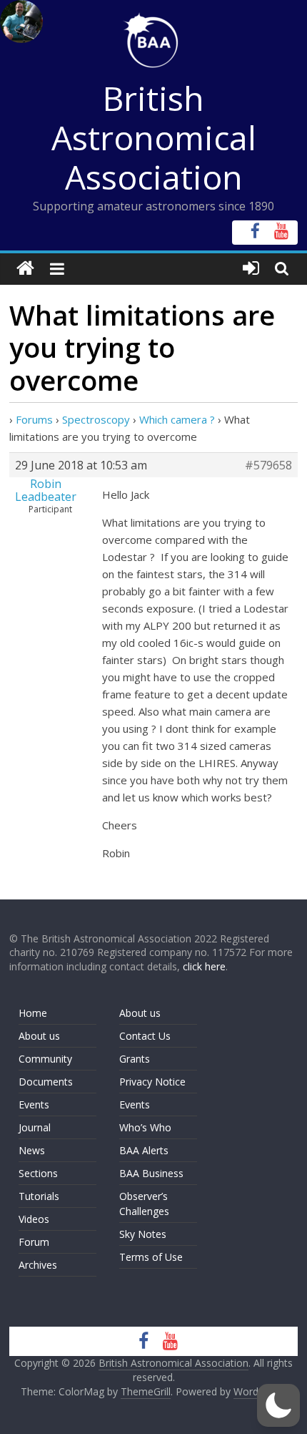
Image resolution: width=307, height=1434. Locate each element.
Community (45, 1058)
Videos (34, 1219)
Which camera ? (177, 419)
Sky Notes (142, 1234)
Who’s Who (145, 1127)
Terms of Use (151, 1257)
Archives (38, 1265)
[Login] (251, 268)
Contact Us (145, 1036)
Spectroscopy (96, 419)
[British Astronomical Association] (25, 268)
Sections (38, 1173)
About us (39, 1036)
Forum (34, 1242)
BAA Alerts (143, 1150)
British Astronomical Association (153, 137)
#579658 (268, 465)
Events (34, 1104)
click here (204, 966)
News (32, 1150)
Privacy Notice (152, 1081)
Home (33, 1013)
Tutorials (39, 1196)
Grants (134, 1058)
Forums (34, 419)
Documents (46, 1081)
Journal (35, 1127)
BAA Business (151, 1173)
